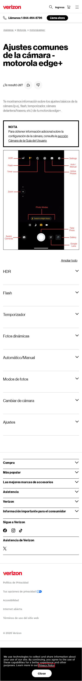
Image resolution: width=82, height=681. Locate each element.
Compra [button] (9, 462)
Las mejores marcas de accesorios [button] (28, 482)
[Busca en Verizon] (51, 7)
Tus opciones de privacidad (19, 591)
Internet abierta (12, 609)
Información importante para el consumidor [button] (34, 511)
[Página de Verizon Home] (12, 7)
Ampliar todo (69, 260)
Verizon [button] (8, 501)
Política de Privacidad (15, 582)
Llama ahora (57, 17)
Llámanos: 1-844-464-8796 (25, 18)
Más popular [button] (12, 472)
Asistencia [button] (11, 492)
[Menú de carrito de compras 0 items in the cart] (68, 7)
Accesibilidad (11, 600)
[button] (28, 85)
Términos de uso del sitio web (21, 618)
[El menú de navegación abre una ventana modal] (77, 7)
